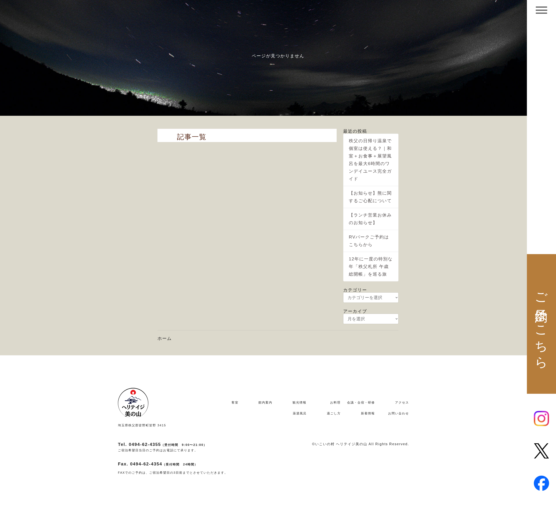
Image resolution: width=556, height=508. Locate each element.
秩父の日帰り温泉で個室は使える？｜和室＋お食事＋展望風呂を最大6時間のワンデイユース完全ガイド (370, 159)
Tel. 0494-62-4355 (162, 444)
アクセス (402, 402)
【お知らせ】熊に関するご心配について (370, 197)
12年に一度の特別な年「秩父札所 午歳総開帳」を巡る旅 (371, 266)
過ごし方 (334, 413)
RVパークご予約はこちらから (369, 241)
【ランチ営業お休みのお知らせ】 (370, 219)
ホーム (164, 338)
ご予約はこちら (541, 324)
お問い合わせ (398, 413)
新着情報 (368, 413)
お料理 (335, 402)
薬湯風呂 (300, 413)
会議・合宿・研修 (361, 402)
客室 (235, 402)
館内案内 (265, 402)
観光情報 (299, 402)
